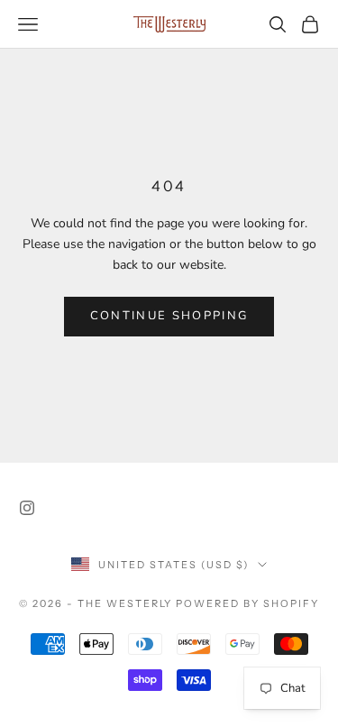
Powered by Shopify (247, 603)
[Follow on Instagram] (27, 508)
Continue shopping (169, 316)
